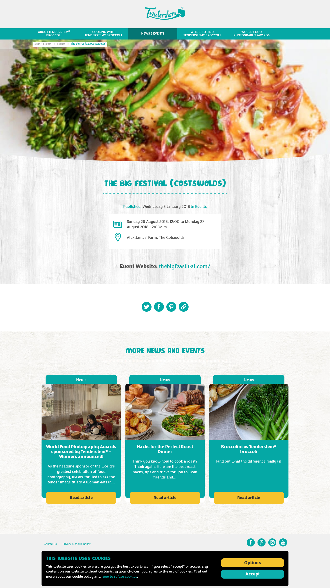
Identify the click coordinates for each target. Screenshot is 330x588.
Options (252, 563)
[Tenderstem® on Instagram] (272, 542)
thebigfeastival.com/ (184, 266)
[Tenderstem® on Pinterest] (261, 542)
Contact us (50, 544)
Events (61, 44)
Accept (252, 574)
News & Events (42, 44)
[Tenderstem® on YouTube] (283, 542)
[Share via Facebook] (159, 307)
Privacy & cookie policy (76, 544)
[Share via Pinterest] (171, 307)
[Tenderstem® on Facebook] (251, 542)
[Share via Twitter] (147, 307)
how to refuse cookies (119, 576)
